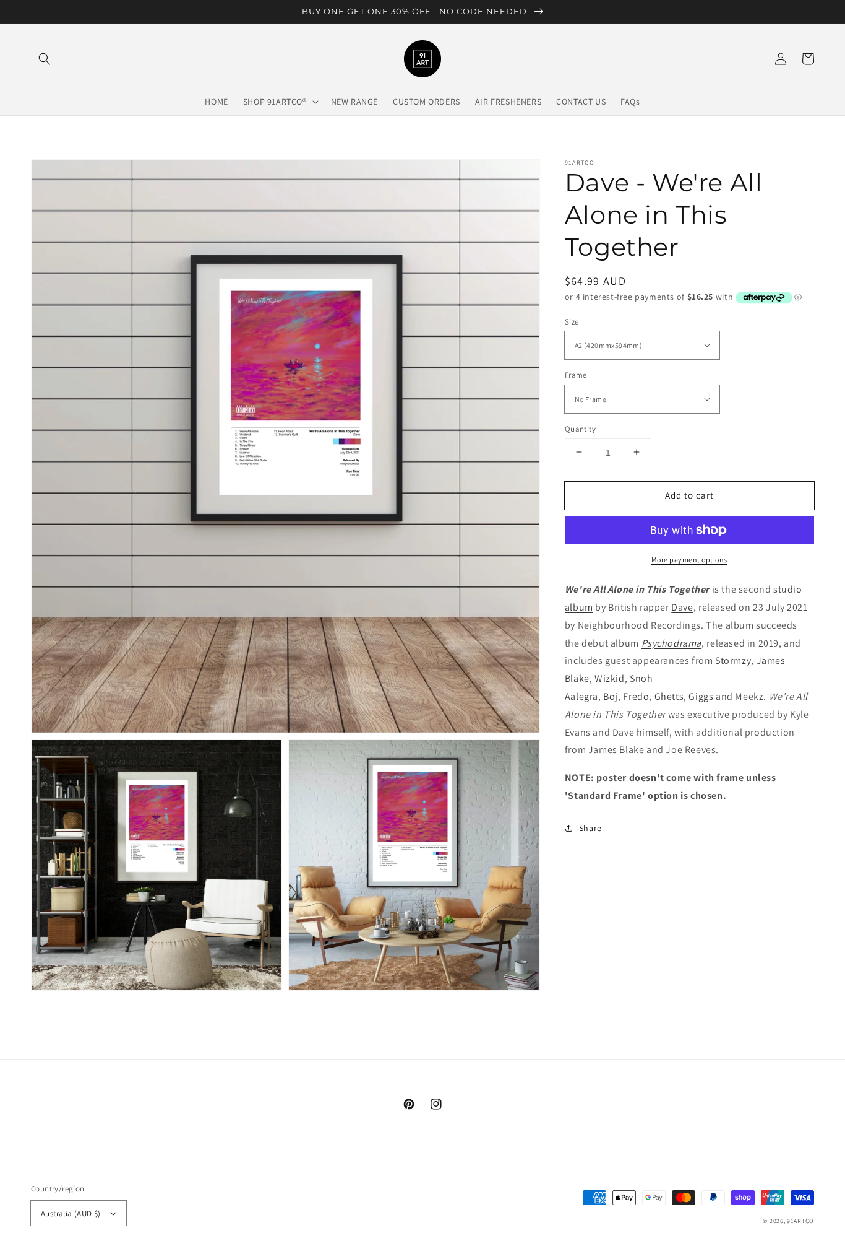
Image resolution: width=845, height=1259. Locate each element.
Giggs (700, 695)
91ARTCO (800, 1221)
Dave (682, 606)
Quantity (580, 428)
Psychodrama (671, 642)
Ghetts (669, 695)
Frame (576, 375)
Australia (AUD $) (71, 1213)
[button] (44, 58)
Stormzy (733, 660)
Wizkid (609, 678)
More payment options (689, 559)
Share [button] (590, 827)
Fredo (636, 695)
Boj (610, 695)
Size (572, 321)
